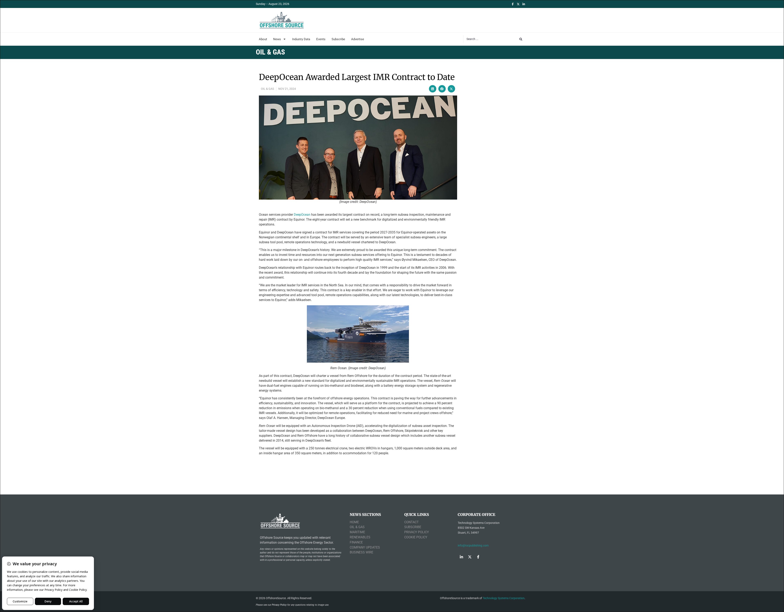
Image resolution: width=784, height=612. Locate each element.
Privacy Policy (279, 604)
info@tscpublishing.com (473, 545)
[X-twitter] (518, 4)
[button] (432, 88)
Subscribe (338, 39)
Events (320, 39)
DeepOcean (302, 215)
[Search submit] (520, 39)
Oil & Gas (267, 88)
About (263, 39)
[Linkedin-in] (523, 4)
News (277, 39)
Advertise (357, 39)
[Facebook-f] (512, 4)
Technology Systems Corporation (504, 598)
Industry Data (301, 39)
